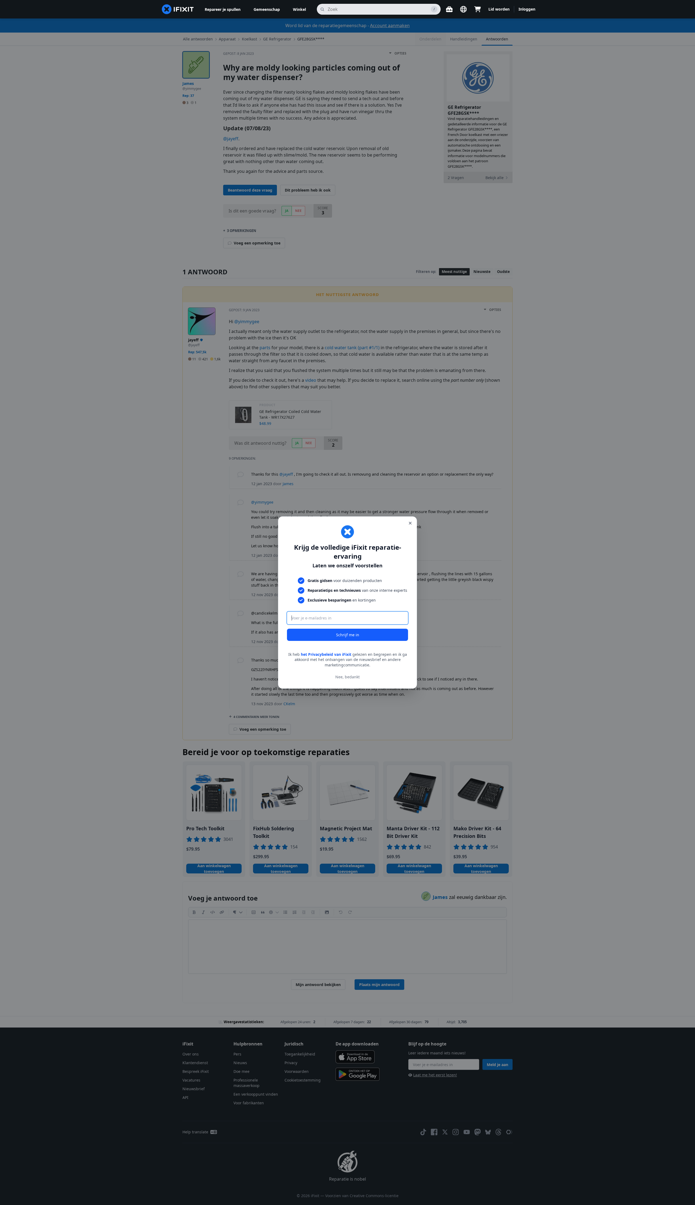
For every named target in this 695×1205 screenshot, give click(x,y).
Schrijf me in (347, 634)
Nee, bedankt (347, 676)
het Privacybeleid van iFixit (326, 654)
